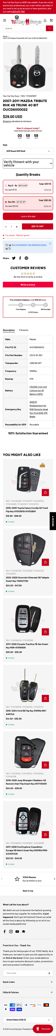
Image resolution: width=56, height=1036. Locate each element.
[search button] (49, 28)
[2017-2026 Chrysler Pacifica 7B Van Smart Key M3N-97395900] (28, 619)
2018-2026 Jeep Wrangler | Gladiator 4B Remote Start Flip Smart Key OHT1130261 (26, 782)
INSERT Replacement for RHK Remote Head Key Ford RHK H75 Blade (39, 409)
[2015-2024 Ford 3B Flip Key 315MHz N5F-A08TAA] (28, 685)
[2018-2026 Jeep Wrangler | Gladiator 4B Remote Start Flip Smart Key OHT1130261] (28, 752)
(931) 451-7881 (18, 11)
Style (5, 145)
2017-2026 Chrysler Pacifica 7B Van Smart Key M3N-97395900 (27, 646)
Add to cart (37, 226)
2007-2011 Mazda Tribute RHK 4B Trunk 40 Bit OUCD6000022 (25, 38)
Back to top (28, 891)
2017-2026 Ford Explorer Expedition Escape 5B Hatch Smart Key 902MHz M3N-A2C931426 (27, 850)
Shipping (7, 121)
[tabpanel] (28, 385)
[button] (51, 20)
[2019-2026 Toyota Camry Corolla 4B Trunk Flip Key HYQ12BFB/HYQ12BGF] (28, 479)
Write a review (28, 284)
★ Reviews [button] (53, 521)
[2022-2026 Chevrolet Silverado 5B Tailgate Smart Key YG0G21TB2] (28, 549)
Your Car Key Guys (11, 96)
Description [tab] (9, 330)
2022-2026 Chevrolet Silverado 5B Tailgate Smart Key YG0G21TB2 (27, 579)
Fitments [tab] (23, 330)
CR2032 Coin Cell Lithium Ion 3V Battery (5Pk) (38, 390)
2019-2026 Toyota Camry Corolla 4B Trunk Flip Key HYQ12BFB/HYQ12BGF (27, 509)
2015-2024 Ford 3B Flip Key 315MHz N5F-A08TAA (26, 712)
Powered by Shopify (29, 1029)
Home (5, 36)
